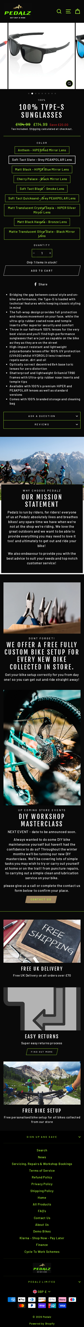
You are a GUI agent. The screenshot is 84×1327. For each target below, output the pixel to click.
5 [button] (43, 94)
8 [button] (52, 94)
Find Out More (42, 1052)
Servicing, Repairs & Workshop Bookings (42, 1164)
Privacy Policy (42, 1184)
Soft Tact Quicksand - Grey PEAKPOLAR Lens (42, 198)
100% (42, 100)
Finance (42, 1245)
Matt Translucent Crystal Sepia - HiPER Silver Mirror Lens (42, 210)
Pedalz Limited (41, 1281)
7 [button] (49, 94)
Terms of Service (42, 1170)
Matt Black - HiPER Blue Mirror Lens (42, 169)
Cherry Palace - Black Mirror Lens (42, 179)
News (42, 1157)
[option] (42, 56)
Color (42, 142)
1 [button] (29, 94)
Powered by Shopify (42, 1323)
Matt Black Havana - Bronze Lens (42, 222)
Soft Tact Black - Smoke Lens (42, 188)
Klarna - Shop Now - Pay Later (42, 1238)
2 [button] (32, 94)
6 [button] (46, 94)
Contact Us (41, 899)
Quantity (42, 245)
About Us (42, 1224)
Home (42, 1197)
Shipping (35, 129)
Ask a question (41, 416)
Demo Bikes (42, 1231)
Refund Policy (42, 1177)
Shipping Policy (41, 1191)
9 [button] (56, 94)
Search (42, 1150)
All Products (42, 1204)
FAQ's (42, 1211)
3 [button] (36, 94)
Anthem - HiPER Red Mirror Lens (42, 150)
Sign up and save (42, 1137)
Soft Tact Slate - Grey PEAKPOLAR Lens (42, 159)
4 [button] (39, 94)
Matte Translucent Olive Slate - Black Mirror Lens (42, 234)
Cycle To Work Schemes (42, 1251)
